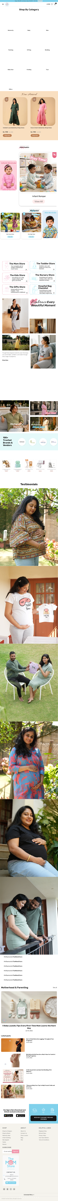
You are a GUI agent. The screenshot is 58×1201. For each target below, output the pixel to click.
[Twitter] (7, 1189)
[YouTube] (14, 1189)
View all (55, 987)
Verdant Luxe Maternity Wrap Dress (13, 128)
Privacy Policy (42, 1135)
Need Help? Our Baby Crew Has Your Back (43, 1118)
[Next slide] (54, 179)
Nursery (4, 1144)
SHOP (4, 1128)
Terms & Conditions (44, 1140)
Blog (22, 1137)
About (23, 1128)
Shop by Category (7, 1131)
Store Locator (24, 1135)
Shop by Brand (6, 1133)
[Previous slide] (20, 179)
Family (4, 1142)
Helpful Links (45, 1128)
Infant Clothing (6, 1137)
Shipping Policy (43, 1131)
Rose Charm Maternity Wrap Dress (41, 128)
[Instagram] (11, 1189)
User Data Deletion (44, 1137)
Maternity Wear (6, 1135)
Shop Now (7, 135)
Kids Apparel (5, 1140)
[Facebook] (4, 1189)
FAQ (22, 1140)
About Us (23, 1131)
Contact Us (24, 1133)
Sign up (15, 1151)
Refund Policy (42, 1133)
